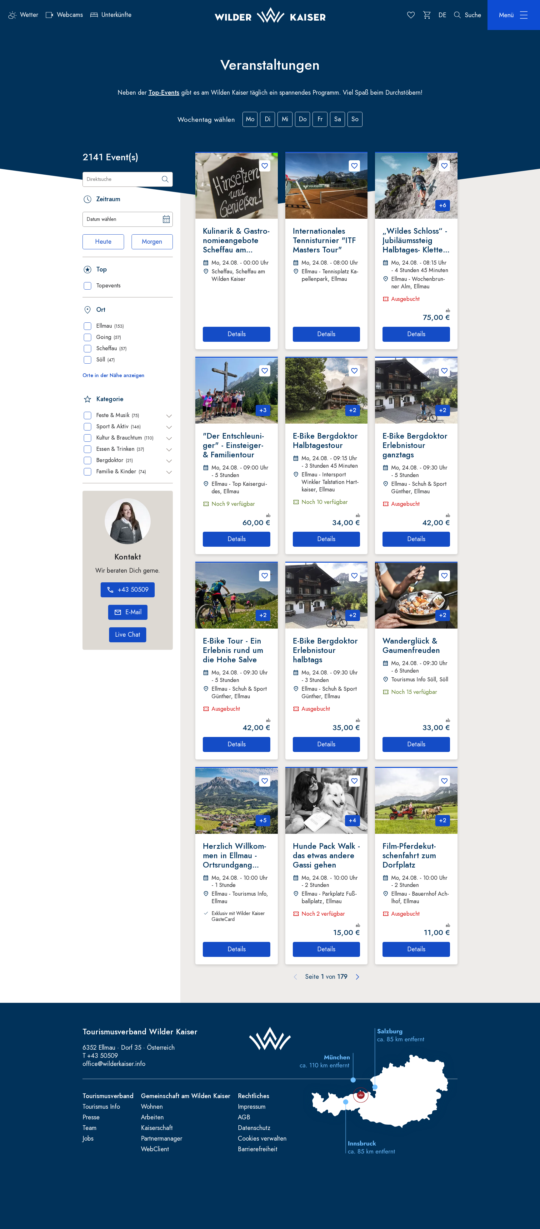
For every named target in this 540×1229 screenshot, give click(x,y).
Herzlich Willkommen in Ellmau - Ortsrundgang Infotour (234, 855)
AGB (244, 1117)
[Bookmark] (264, 166)
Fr (320, 119)
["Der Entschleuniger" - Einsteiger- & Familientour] (236, 391)
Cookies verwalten (262, 1139)
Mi (285, 119)
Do (303, 119)
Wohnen (152, 1107)
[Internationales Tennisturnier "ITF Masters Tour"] (326, 186)
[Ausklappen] (169, 416)
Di (268, 119)
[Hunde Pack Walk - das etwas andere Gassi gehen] (326, 801)
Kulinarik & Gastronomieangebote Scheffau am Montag (236, 240)
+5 (263, 820)
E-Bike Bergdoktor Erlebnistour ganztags (415, 445)
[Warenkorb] (427, 15)
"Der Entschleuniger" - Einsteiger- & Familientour (233, 445)
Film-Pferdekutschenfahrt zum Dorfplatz (409, 855)
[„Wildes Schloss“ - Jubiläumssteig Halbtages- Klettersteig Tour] (416, 186)
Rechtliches (253, 1096)
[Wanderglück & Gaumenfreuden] (416, 596)
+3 (263, 410)
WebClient (155, 1149)
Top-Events (163, 92)
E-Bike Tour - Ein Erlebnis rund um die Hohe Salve (233, 650)
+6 (442, 205)
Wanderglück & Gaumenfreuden (411, 645)
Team (89, 1128)
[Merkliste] (411, 15)
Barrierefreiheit (258, 1149)
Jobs (87, 1139)
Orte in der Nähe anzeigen (113, 375)
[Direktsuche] (165, 179)
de (442, 15)
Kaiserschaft (157, 1128)
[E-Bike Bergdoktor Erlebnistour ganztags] (416, 391)
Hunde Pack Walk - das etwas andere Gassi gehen (326, 855)
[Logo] (270, 15)
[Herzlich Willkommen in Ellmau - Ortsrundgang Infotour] (236, 801)
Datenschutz (254, 1128)
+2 (352, 410)
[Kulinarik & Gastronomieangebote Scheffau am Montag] (236, 186)
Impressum (252, 1107)
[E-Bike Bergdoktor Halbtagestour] (326, 391)
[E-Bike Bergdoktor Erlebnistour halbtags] (326, 596)
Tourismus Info (101, 1107)
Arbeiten (152, 1117)
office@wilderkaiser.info (113, 1063)
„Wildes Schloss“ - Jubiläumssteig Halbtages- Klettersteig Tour (415, 240)
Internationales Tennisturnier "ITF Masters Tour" (324, 240)
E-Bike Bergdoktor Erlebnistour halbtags (325, 650)
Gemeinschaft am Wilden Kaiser (185, 1096)
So (355, 119)
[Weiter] (357, 977)
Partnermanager (161, 1139)
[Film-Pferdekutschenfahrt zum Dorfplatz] (416, 801)
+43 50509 (102, 1056)
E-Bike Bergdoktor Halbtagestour (325, 440)
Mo (250, 119)
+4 (352, 820)
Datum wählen (101, 219)
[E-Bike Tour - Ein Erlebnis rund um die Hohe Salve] (236, 596)
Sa (337, 119)
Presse (91, 1117)
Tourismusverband (107, 1096)
